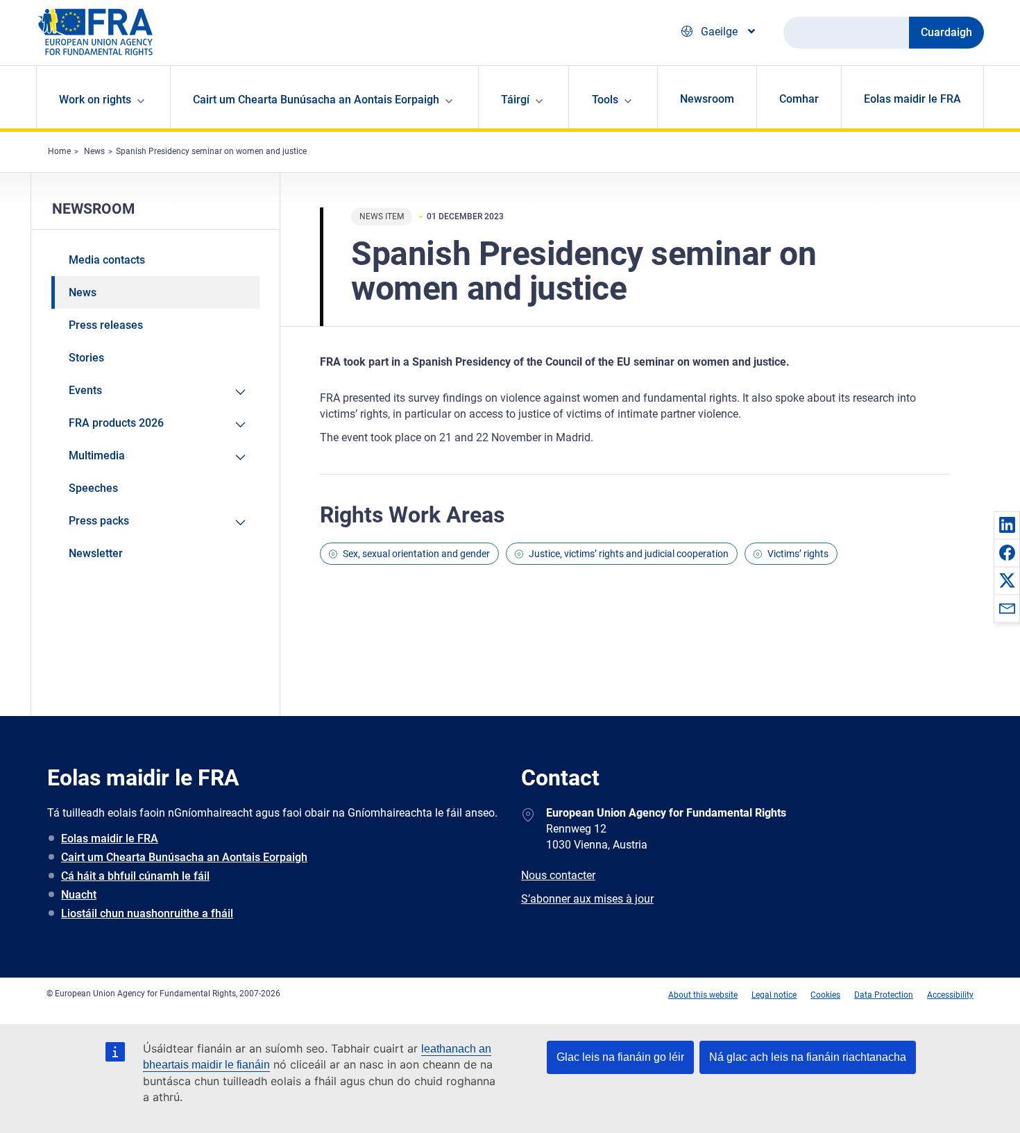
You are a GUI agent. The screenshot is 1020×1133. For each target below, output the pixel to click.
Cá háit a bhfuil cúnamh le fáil (135, 876)
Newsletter (96, 553)
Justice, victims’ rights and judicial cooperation (629, 553)
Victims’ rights (797, 553)
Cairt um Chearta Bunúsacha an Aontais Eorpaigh (184, 857)
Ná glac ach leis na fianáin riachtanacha (807, 1057)
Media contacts (107, 259)
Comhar (799, 98)
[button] (1006, 524)
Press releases (106, 325)
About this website (703, 995)
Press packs (99, 520)
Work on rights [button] (95, 99)
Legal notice (774, 995)
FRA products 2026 (116, 422)
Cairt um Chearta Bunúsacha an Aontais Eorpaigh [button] (316, 99)
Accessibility (950, 995)
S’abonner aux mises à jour (587, 898)
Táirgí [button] (515, 99)
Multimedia (97, 455)
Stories (86, 357)
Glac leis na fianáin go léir (620, 1057)
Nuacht (78, 894)
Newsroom (707, 98)
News (94, 151)
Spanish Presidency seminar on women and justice (211, 151)
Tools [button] (605, 99)
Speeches (93, 488)
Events (85, 390)
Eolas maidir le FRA (912, 98)
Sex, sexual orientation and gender (416, 553)
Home (59, 151)
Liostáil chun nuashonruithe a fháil (147, 913)
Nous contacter (558, 875)
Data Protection (883, 995)
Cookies (825, 995)
